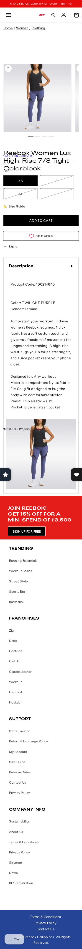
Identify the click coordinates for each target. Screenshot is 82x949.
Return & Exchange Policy (28, 741)
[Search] (53, 15)
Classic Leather (20, 671)
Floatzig (15, 702)
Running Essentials (23, 560)
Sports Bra (17, 591)
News (13, 872)
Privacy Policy (19, 792)
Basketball (16, 601)
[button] (8, 15)
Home (8, 27)
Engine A (16, 692)
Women (22, 27)
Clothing (38, 27)
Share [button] (13, 247)
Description (21, 265)
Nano (13, 640)
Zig (11, 630)
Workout (15, 681)
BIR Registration (21, 883)
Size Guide (17, 761)
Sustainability (19, 821)
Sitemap (15, 862)
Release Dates (20, 772)
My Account (18, 751)
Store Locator (19, 731)
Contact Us (17, 782)
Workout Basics (20, 570)
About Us (16, 831)
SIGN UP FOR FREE (27, 531)
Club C (14, 661)
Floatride (15, 650)
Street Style (18, 581)
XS (20, 181)
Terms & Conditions (24, 842)
